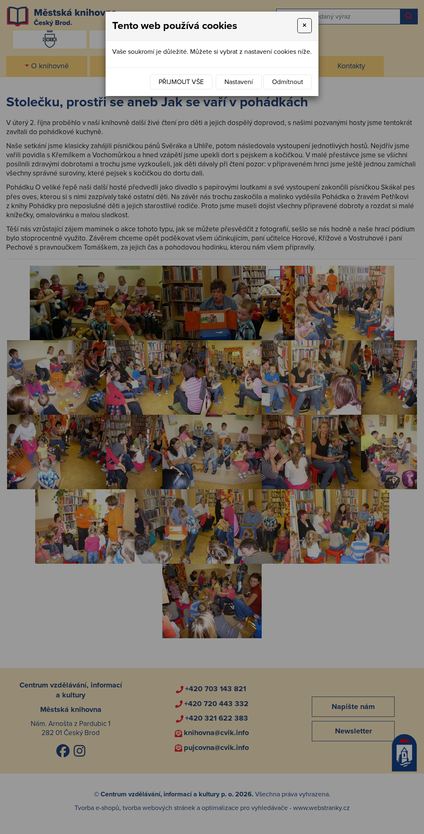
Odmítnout (287, 82)
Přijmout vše (181, 82)
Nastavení (238, 82)
